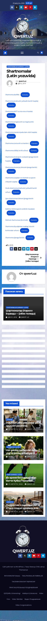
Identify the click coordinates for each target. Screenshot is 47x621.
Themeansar (23, 570)
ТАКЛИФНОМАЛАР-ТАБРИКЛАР (23, 581)
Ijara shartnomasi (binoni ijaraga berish (19, 198)
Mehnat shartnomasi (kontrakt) (16, 220)
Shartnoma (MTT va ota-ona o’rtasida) (19, 111)
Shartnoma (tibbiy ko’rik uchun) (16, 150)
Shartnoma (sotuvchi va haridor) (17, 143)
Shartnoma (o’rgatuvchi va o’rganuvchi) (19, 122)
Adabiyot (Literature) (29, 593)
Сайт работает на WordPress (13, 567)
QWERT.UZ (23, 36)
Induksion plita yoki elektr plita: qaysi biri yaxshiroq (23, 424)
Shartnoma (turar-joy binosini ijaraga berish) (21, 167)
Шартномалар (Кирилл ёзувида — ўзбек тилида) (32, 257)
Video (41, 593)
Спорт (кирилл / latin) (14, 474)
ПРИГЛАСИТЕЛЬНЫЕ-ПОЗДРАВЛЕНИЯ (23, 587)
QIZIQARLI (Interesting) (12, 593)
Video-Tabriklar (17, 599)
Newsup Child (35, 567)
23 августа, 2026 (15, 429)
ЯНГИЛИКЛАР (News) (12, 576)
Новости (10, 502)
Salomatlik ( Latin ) (13, 447)
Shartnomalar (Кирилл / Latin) (18, 66)
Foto (8, 599)
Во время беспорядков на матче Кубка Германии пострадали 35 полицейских (22, 480)
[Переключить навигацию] (22, 52)
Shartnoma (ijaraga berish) (14, 237)
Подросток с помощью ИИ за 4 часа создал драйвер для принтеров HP (23, 508)
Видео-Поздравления (32, 599)
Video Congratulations (24, 605)
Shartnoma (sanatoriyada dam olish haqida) (21, 132)
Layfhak (9, 419)
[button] (38, 53)
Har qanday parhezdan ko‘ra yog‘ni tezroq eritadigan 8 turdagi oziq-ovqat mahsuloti (22, 453)
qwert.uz (22, 81)
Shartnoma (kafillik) (12, 95)
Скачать (25, 95)
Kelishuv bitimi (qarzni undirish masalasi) (19, 209)
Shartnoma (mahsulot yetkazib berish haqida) (21, 101)
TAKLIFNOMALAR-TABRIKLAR (32, 576)
